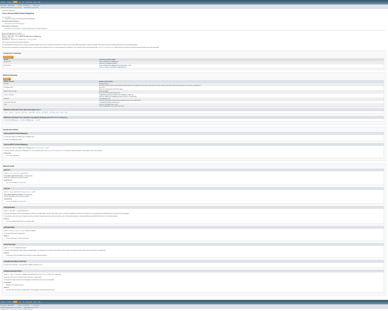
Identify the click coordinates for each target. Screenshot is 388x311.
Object (10, 38)
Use (20, 2)
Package (9, 2)
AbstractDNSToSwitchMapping (108, 61)
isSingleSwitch (104, 98)
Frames (20, 5)
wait (57, 112)
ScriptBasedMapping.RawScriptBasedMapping (34, 28)
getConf (101, 87)
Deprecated (29, 2)
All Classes (36, 5)
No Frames (26, 5)
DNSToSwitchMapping (18, 23)
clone (6, 112)
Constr (15, 7)
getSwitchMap (103, 91)
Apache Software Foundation (16, 309)
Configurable (7, 23)
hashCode (31, 112)
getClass (24, 112)
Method (20, 7)
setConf (101, 104)
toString (52, 112)
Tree (23, 2)
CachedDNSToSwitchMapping (12, 28)
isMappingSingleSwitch (106, 95)
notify (38, 112)
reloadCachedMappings (11, 120)
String (6, 83)
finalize (17, 112)
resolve (37, 120)
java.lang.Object (6, 17)
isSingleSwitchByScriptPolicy (109, 102)
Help (39, 2)
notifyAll (45, 112)
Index (34, 2)
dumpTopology (103, 83)
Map (5, 91)
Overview (3, 2)
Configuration (122, 65)
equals (11, 112)
